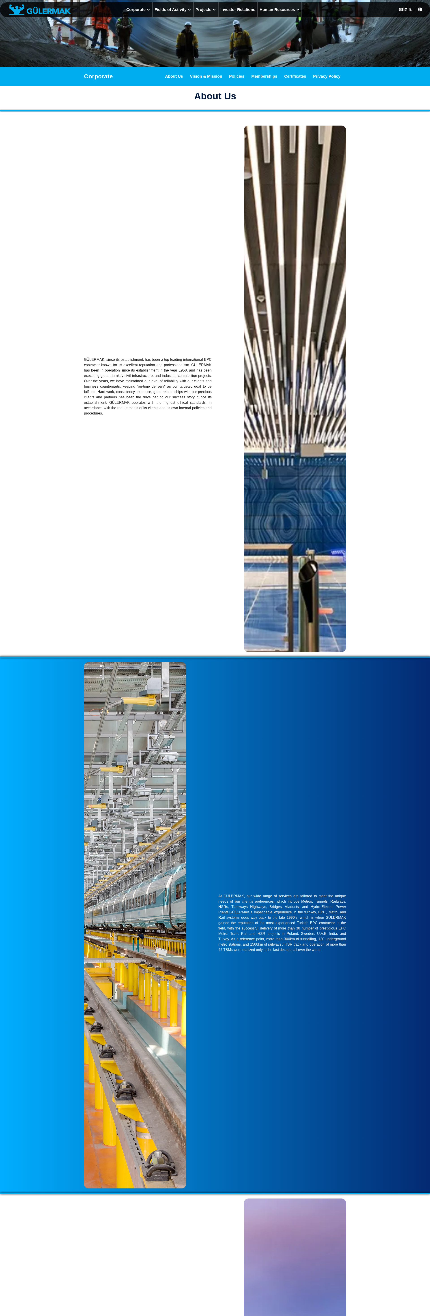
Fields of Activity (171, 9)
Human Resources (278, 9)
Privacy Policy (326, 76)
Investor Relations (237, 9)
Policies (236, 76)
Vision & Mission (206, 76)
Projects (204, 9)
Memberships (264, 76)
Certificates (295, 76)
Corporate (136, 9)
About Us (174, 76)
